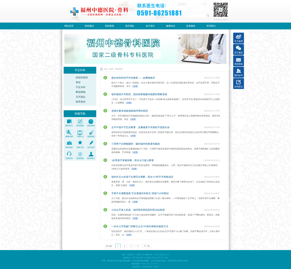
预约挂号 (238, 75)
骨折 (78, 82)
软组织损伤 (82, 77)
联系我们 (211, 26)
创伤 (111, 69)
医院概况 (89, 26)
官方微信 (238, 52)
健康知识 (170, 26)
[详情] (135, 86)
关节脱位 (80, 97)
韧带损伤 (80, 101)
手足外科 (80, 87)
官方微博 (238, 41)
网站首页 (69, 26)
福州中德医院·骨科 (161, 255)
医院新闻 (109, 26)
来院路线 (238, 64)
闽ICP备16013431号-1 (151, 264)
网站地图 (164, 258)
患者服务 (190, 26)
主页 (105, 69)
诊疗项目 (150, 26)
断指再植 (80, 92)
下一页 (147, 246)
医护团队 (129, 26)
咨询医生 (238, 87)
